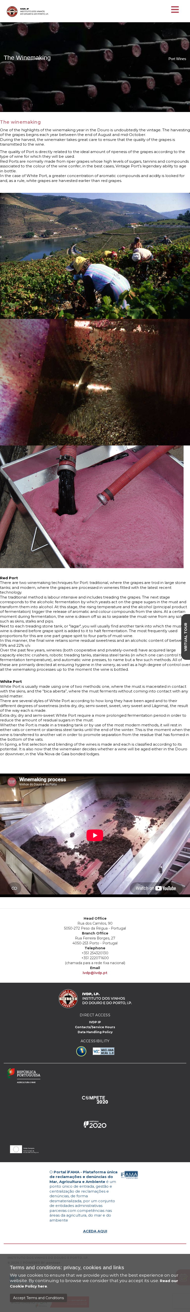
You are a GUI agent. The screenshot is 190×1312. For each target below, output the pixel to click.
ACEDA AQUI (95, 1231)
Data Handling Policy (95, 1032)
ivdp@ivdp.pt (95, 973)
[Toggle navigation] (175, 10)
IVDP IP (95, 1022)
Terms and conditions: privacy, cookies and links (67, 1267)
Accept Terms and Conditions (38, 1298)
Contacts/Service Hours (95, 1027)
